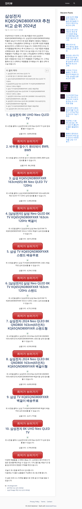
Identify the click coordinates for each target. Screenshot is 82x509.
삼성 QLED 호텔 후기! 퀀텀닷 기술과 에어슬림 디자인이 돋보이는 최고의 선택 (72, 21)
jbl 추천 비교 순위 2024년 (15, 488)
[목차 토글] (46, 70)
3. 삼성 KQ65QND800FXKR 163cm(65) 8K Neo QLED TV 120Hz (25, 80)
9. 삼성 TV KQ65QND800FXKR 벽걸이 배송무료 (22, 106)
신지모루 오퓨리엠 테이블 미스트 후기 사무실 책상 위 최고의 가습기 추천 (72, 112)
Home (67, 3)
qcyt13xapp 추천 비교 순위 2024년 (18, 490)
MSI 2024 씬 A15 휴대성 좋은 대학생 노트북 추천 (72, 47)
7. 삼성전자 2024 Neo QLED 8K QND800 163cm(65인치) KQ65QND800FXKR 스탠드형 (25, 97)
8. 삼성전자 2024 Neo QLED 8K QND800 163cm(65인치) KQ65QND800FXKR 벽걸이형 (25, 102)
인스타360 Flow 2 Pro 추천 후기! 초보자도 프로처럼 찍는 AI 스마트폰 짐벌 (72, 99)
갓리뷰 (8, 3)
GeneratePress (51, 506)
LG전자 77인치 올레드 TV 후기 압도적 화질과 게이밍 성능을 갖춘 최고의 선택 (72, 74)
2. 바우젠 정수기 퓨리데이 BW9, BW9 (18, 76)
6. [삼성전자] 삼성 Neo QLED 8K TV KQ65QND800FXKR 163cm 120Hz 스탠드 (25, 92)
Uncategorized (12, 486)
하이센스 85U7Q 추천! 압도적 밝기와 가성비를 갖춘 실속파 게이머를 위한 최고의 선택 (72, 60)
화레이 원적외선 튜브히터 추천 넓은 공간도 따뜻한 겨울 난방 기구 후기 (72, 137)
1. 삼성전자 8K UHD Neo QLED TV (18, 74)
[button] (74, 3)
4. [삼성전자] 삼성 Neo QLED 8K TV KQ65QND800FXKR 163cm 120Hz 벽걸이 (25, 85)
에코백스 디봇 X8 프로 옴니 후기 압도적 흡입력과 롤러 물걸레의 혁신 (72, 125)
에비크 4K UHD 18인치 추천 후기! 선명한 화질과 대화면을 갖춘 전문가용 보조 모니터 (72, 35)
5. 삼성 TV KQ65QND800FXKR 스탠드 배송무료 (22, 89)
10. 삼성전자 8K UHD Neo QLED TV (18, 109)
